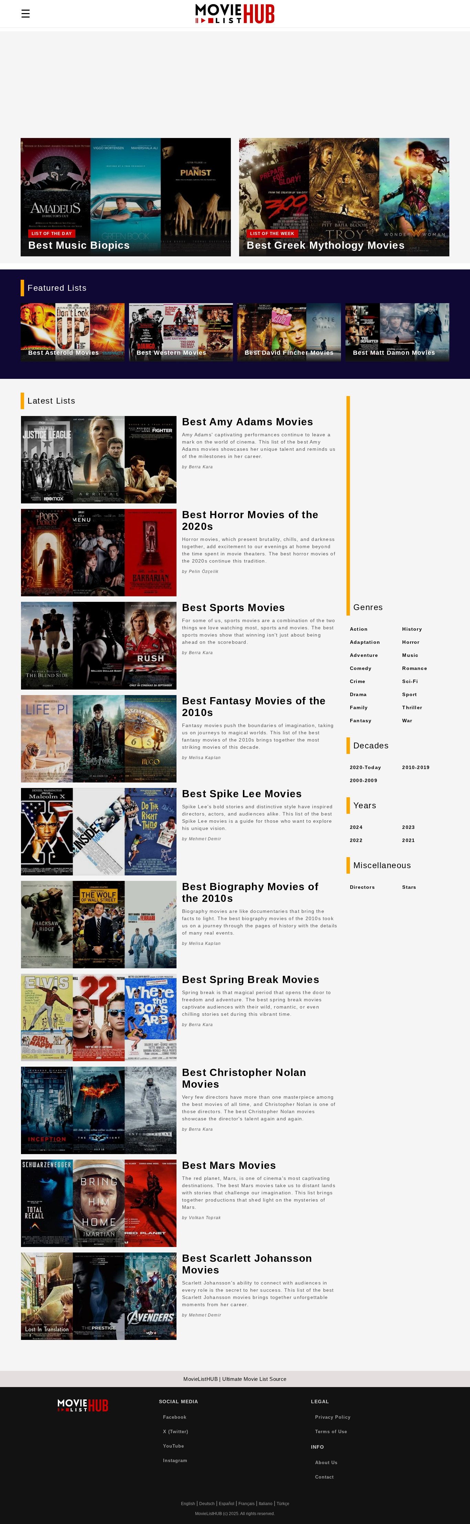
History (412, 629)
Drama (358, 694)
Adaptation (365, 642)
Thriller (412, 707)
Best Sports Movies (234, 607)
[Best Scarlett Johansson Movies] (99, 1296)
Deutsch (207, 1503)
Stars (409, 887)
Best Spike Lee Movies (242, 793)
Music (410, 655)
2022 (356, 840)
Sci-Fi (410, 681)
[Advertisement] (235, 79)
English (188, 1503)
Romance (414, 668)
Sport (409, 694)
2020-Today (365, 767)
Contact (324, 1477)
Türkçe (283, 1503)
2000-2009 (363, 780)
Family (359, 707)
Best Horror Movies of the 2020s (250, 520)
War (407, 720)
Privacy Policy (333, 1417)
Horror (410, 642)
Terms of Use (331, 1431)
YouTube (173, 1446)
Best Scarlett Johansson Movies (247, 1264)
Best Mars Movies (229, 1165)
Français (246, 1503)
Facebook (174, 1417)
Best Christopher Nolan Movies (244, 1078)
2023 (408, 827)
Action (359, 629)
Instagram (175, 1460)
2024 (356, 827)
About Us (326, 1462)
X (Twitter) (175, 1431)
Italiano (266, 1503)
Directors (362, 887)
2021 (408, 840)
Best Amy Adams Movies (247, 421)
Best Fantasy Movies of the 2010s (254, 706)
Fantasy (361, 720)
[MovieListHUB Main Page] (235, 14)
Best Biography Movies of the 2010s (250, 892)
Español (226, 1503)
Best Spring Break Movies (251, 979)
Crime (357, 681)
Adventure (364, 655)
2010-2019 (416, 767)
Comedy (361, 668)
